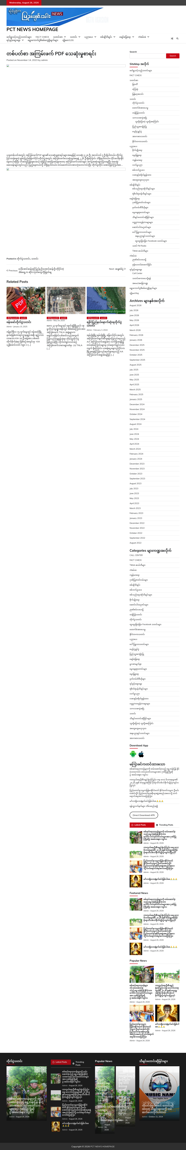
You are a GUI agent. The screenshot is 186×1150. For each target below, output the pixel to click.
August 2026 (135, 305)
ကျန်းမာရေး (137, 160)
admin (44, 60)
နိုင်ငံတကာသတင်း (139, 141)
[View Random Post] (172, 38)
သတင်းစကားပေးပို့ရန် (141, 278)
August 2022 (135, 543)
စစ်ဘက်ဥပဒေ (138, 170)
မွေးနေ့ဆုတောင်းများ (141, 212)
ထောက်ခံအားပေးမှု (140, 108)
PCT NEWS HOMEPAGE (32, 29)
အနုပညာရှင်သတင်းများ (145, 236)
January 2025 (136, 399)
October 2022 (136, 533)
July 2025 (134, 369)
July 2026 (134, 310)
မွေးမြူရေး (137, 155)
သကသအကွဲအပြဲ (139, 118)
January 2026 (136, 340)
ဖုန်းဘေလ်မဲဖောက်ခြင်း (142, 264)
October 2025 (136, 355)
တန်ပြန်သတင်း (138, 113)
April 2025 (134, 384)
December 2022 (137, 523)
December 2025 (137, 345)
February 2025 (136, 394)
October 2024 (136, 414)
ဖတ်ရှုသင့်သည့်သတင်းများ (141, 70)
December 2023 (137, 464)
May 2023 (134, 498)
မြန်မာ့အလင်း (138, 94)
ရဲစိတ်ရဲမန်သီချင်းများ (139, 689)
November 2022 (137, 528)
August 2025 (135, 365)
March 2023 (135, 508)
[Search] (177, 38)
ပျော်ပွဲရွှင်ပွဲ (137, 131)
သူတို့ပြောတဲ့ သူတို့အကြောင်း (147, 121)
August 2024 (135, 424)
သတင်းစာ (134, 80)
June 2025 (134, 375)
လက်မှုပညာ (137, 165)
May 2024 (134, 439)
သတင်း (34, 258)
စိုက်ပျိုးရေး (137, 150)
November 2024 (137, 409)
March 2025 (135, 389)
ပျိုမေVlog (68, 40)
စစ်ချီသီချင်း (106, 37)
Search (133, 51)
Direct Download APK (144, 815)
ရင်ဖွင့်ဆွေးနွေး (13, 40)
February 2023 (136, 513)
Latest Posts (140, 825)
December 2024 (137, 404)
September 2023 (137, 478)
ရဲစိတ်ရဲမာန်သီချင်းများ (141, 193)
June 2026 (134, 315)
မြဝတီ (135, 84)
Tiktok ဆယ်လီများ (140, 251)
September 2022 (137, 538)
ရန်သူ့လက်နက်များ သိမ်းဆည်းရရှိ (144, 806)
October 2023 (136, 473)
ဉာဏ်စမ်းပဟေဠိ (139, 259)
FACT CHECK (136, 75)
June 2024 (134, 434)
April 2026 (134, 325)
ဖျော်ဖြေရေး (125, 37)
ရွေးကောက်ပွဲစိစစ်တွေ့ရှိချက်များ (43, 40)
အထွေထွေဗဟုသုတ (140, 180)
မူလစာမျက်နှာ (135, 664)
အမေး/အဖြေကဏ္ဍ (140, 283)
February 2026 (136, 335)
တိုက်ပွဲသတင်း (23, 258)
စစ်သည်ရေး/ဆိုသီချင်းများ (143, 188)
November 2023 (137, 468)
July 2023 (134, 488)
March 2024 (135, 449)
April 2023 (134, 503)
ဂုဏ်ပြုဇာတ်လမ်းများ (141, 202)
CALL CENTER (136, 555)
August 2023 (135, 483)
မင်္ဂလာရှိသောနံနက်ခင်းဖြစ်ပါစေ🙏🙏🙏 (147, 801)
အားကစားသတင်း (139, 136)
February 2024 (136, 454)
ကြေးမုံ (135, 89)
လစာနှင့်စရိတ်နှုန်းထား (141, 175)
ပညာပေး (88, 37)
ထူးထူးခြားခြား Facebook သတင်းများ (151, 241)
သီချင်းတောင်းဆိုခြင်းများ (143, 217)
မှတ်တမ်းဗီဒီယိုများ (140, 207)
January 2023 (136, 518)
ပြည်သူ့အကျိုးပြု (139, 126)
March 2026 (135, 330)
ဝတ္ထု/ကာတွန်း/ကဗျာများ (142, 222)
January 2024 (136, 459)
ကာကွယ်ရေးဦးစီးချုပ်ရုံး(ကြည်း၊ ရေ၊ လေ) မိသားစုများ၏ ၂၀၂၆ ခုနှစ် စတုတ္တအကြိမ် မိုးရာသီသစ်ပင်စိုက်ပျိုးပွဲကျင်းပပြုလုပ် (154, 782)
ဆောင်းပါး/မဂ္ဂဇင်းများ (141, 227)
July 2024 (134, 429)
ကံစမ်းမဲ (142, 37)
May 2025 (134, 379)
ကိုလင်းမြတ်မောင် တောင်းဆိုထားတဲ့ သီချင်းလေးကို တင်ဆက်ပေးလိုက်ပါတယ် (158, 1109)
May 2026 (134, 320)
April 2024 (134, 444)
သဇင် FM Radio (139, 246)
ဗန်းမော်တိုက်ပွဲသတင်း (19, 322)
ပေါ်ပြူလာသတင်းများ (141, 232)
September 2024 (137, 419)
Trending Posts (166, 825)
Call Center (137, 273)
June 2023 (134, 493)
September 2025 (137, 360)
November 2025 (137, 350)
